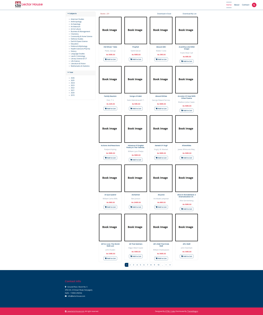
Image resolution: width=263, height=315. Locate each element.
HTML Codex (170, 311)
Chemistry (75, 34)
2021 (72, 90)
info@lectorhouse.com (76, 296)
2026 (72, 78)
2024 (72, 83)
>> (170, 265)
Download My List (189, 14)
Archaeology (75, 24)
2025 (72, 80)
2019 (72, 95)
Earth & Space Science (79, 41)
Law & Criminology (78, 56)
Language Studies (78, 54)
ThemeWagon (192, 311)
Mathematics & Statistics (80, 66)
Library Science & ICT (79, 58)
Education (74, 44)
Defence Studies (77, 39)
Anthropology (76, 21)
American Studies (77, 19)
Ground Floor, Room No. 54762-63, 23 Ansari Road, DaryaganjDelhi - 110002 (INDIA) (78, 290)
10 (158, 265)
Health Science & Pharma (80, 49)
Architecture (75, 26)
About (236, 5)
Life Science (75, 61)
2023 (72, 85)
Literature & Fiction (78, 63)
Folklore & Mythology (79, 46)
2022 (72, 88)
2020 (72, 93)
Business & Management (80, 31)
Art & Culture (76, 29)
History (73, 51)
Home (229, 5)
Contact (245, 5)
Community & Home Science (81, 36)
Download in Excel (164, 14)
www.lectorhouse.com (75, 311)
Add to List (111, 59)
